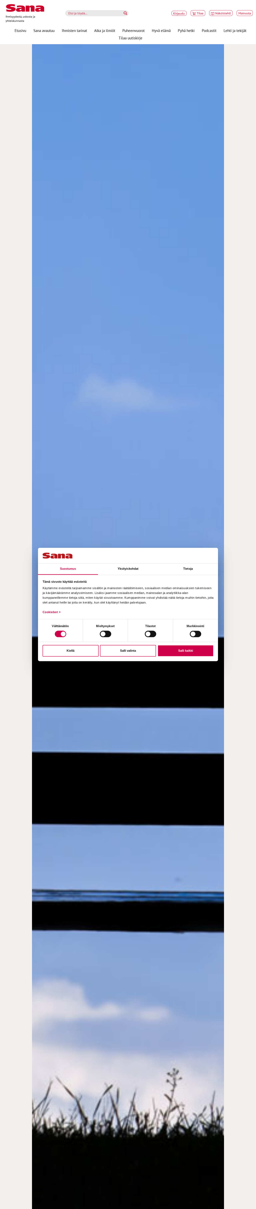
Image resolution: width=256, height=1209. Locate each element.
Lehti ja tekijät (235, 30)
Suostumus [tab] (68, 568)
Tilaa (200, 13)
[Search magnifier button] (125, 13)
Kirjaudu (179, 13)
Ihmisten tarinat (74, 30)
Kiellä (70, 650)
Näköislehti (223, 13)
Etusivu (20, 30)
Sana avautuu (44, 30)
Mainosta (244, 13)
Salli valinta (128, 650)
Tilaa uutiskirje (130, 37)
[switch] (105, 634)
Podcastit (209, 30)
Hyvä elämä (161, 30)
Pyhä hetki (186, 30)
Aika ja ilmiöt (104, 30)
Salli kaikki (185, 650)
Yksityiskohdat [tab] (128, 568)
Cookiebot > (52, 612)
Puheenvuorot (133, 30)
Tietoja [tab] (188, 568)
